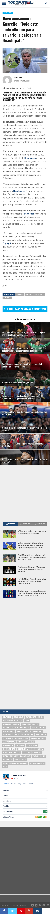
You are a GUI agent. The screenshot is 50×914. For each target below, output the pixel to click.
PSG (5, 767)
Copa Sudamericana (24, 735)
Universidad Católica (12, 721)
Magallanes (20, 760)
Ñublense (7, 753)
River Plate (8, 745)
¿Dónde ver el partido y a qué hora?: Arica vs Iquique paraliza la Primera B (32, 532)
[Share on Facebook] (4, 911)
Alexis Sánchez (38, 738)
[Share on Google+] (29, 911)
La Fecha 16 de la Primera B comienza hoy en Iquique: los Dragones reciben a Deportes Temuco (32, 581)
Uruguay (14, 756)
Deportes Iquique (37, 763)
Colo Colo (18, 717)
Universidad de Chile (34, 717)
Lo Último (26, 524)
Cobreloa (36, 753)
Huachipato (30, 158)
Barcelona (25, 756)
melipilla (7, 298)
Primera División (10, 728)
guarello (29, 294)
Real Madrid (32, 745)
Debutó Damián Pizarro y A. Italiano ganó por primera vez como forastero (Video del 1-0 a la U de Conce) (32, 557)
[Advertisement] (25, 492)
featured (20, 294)
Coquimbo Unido (25, 749)
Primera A (7, 760)
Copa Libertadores (30, 724)
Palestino (37, 731)
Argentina (8, 738)
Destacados (8, 731)
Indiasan (18, 77)
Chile (27, 721)
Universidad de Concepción (15, 763)
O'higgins (20, 745)
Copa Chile (8, 735)
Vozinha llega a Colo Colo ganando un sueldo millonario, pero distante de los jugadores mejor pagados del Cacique (30, 545)
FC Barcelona (39, 756)
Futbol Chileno (38, 728)
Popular (11, 524)
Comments (40, 524)
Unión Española (24, 731)
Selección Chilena (11, 724)
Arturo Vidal (9, 742)
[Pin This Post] (21, 911)
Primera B (24, 728)
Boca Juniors (9, 749)
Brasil (17, 753)
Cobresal (38, 749)
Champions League (25, 742)
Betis (5, 756)
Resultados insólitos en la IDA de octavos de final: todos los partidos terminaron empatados (31, 569)
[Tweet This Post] (12, 911)
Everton (26, 753)
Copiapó (7, 243)
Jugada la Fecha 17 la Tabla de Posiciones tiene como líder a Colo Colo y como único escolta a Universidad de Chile (32, 593)
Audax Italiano (22, 738)
